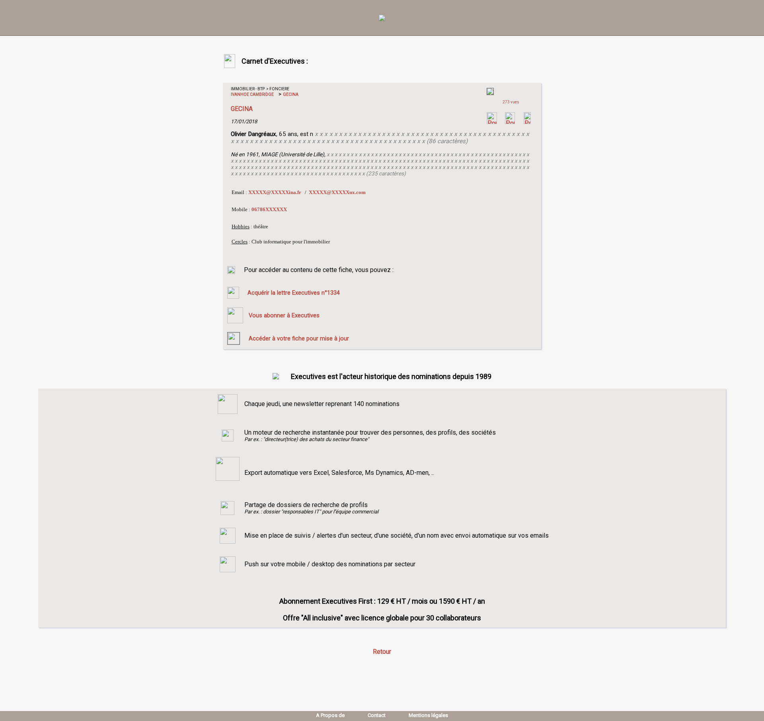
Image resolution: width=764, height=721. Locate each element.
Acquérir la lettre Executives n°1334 (294, 292)
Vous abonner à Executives (284, 315)
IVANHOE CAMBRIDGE (252, 94)
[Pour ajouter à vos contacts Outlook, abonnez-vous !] (510, 122)
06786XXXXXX (269, 209)
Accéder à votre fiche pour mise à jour (299, 338)
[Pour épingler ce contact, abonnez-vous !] (527, 122)
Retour (382, 651)
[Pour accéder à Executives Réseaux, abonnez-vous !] (492, 122)
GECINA (290, 94)
